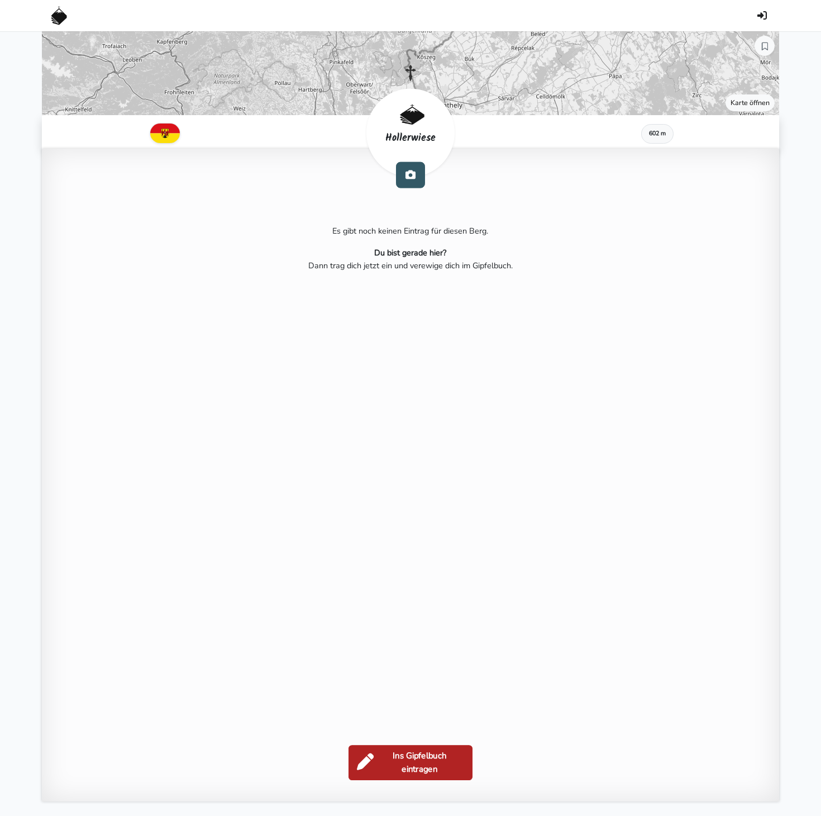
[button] (410, 73)
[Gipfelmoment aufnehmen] (410, 175)
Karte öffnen (750, 102)
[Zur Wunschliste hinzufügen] (765, 46)
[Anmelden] (761, 15)
